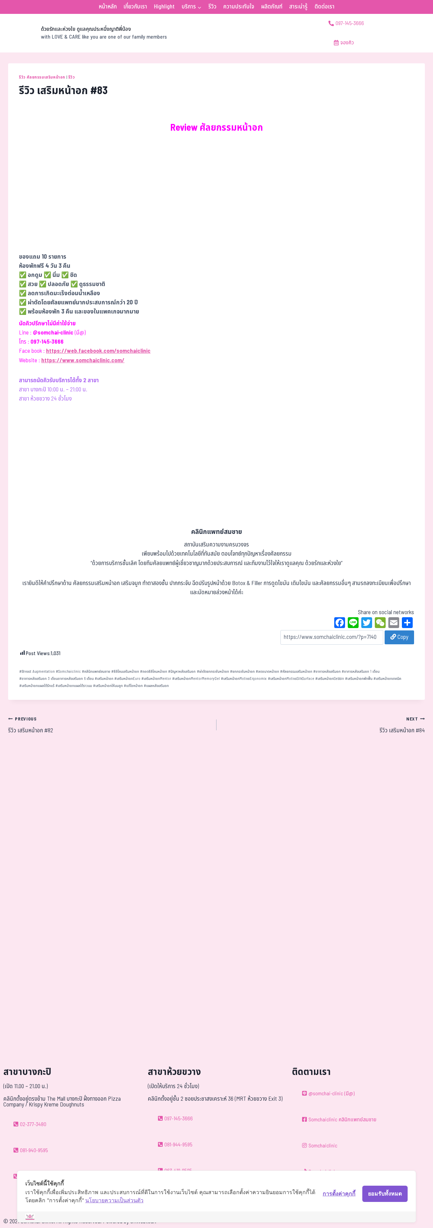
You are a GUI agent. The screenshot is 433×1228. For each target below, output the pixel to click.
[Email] (394, 623)
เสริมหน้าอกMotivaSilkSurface (291, 679)
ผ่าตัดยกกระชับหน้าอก (213, 671)
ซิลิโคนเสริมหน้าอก (125, 671)
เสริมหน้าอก (104, 679)
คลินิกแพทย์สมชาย (96, 671)
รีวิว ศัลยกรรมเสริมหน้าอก (42, 77)
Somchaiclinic (68, 671)
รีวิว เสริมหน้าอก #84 (402, 725)
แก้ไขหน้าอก (133, 686)
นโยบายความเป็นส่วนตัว (114, 1200)
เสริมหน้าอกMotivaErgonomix (244, 679)
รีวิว (212, 6)
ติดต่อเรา (325, 6)
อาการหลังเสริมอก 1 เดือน (361, 671)
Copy (402, 637)
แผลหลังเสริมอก (156, 686)
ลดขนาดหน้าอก (267, 671)
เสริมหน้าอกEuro (127, 679)
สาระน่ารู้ (298, 6)
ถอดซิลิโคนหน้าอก (153, 671)
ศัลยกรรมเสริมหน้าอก (296, 671)
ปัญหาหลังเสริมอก (182, 671)
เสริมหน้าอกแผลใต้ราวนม (73, 686)
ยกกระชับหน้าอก (242, 671)
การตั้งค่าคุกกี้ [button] (339, 1193)
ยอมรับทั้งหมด (385, 1193)
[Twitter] (366, 623)
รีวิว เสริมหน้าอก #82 (30, 725)
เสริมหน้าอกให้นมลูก (108, 686)
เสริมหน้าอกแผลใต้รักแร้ (36, 686)
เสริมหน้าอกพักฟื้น (358, 679)
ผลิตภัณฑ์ (271, 6)
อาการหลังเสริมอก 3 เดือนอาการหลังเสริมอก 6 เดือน (56, 679)
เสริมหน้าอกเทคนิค (387, 679)
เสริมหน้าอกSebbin (329, 679)
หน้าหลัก (108, 6)
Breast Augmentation (37, 671)
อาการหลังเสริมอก (327, 671)
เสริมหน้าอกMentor (156, 679)
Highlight (164, 6)
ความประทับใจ (238, 6)
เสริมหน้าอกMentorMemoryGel (196, 679)
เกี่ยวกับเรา (135, 6)
